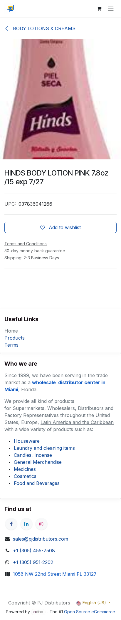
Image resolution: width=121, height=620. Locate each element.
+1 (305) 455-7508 (34, 550)
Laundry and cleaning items (44, 448)
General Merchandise (38, 462)
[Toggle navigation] (111, 8)
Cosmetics (25, 476)
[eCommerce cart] (99, 8)
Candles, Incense (33, 455)
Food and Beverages (37, 483)
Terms (11, 345)
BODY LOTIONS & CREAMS (43, 28)
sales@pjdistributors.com (40, 539)
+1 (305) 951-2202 (33, 562)
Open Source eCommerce (89, 611)
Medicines (25, 469)
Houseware (27, 441)
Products (14, 338)
